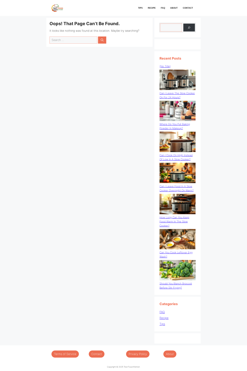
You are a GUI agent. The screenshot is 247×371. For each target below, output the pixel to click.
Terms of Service (65, 354)
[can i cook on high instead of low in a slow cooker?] (178, 142)
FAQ (163, 8)
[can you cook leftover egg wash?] (178, 240)
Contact (188, 8)
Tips (140, 8)
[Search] (102, 40)
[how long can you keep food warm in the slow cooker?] (178, 204)
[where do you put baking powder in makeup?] (178, 111)
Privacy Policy (138, 354)
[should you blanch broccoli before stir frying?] (178, 271)
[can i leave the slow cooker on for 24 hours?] (178, 80)
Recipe (152, 8)
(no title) (165, 66)
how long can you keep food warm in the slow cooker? (174, 221)
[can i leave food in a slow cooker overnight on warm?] (178, 173)
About (174, 8)
